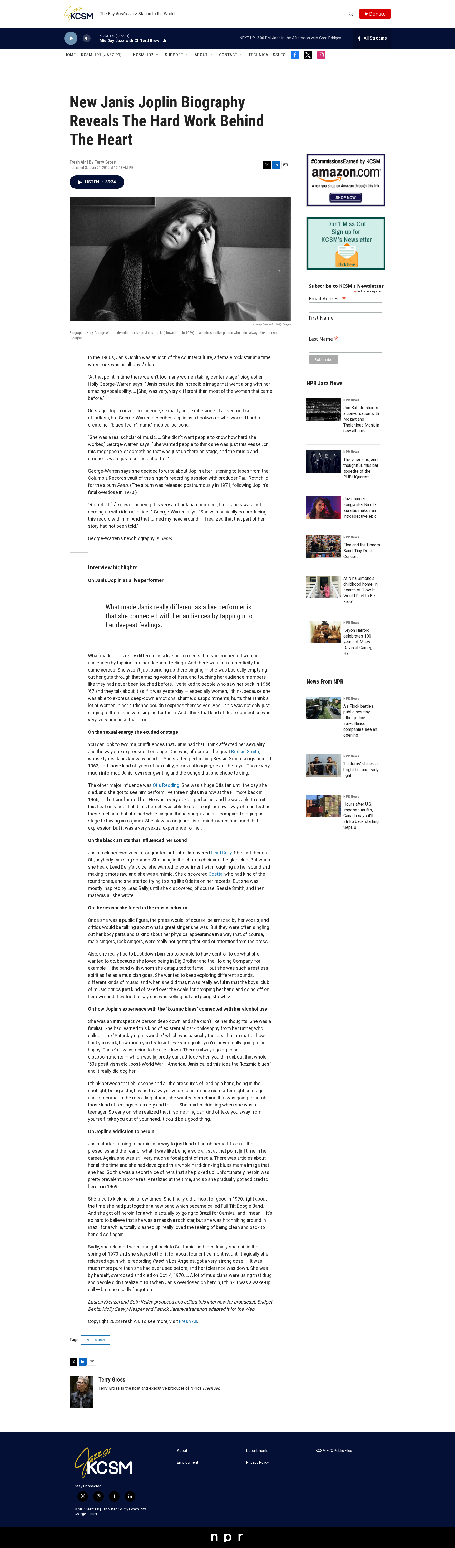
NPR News (351, 400)
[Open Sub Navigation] (126, 55)
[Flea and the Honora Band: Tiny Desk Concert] (323, 546)
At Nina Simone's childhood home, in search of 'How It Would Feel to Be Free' (360, 590)
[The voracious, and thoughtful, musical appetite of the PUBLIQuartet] (323, 461)
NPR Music (96, 1340)
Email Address (327, 298)
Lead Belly (221, 852)
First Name (321, 318)
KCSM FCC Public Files (334, 1451)
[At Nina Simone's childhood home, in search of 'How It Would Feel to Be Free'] (323, 587)
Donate (377, 14)
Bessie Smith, (245, 751)
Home (70, 55)
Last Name (323, 338)
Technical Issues (267, 55)
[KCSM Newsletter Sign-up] (346, 243)
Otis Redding (166, 785)
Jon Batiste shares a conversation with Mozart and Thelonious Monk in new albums (361, 419)
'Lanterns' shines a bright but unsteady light (361, 769)
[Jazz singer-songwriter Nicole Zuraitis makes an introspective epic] (323, 507)
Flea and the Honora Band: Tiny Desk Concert (361, 550)
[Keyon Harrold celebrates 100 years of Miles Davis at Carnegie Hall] (323, 632)
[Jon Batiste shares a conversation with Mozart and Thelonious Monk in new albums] (323, 409)
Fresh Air (188, 1321)
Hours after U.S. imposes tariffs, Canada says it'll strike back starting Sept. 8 (361, 816)
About (201, 55)
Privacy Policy (257, 1462)
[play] (71, 38)
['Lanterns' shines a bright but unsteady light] (323, 765)
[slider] (95, 38)
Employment (187, 1462)
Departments (257, 1451)
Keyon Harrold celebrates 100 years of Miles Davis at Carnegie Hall (359, 642)
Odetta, (216, 874)
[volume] (86, 38)
